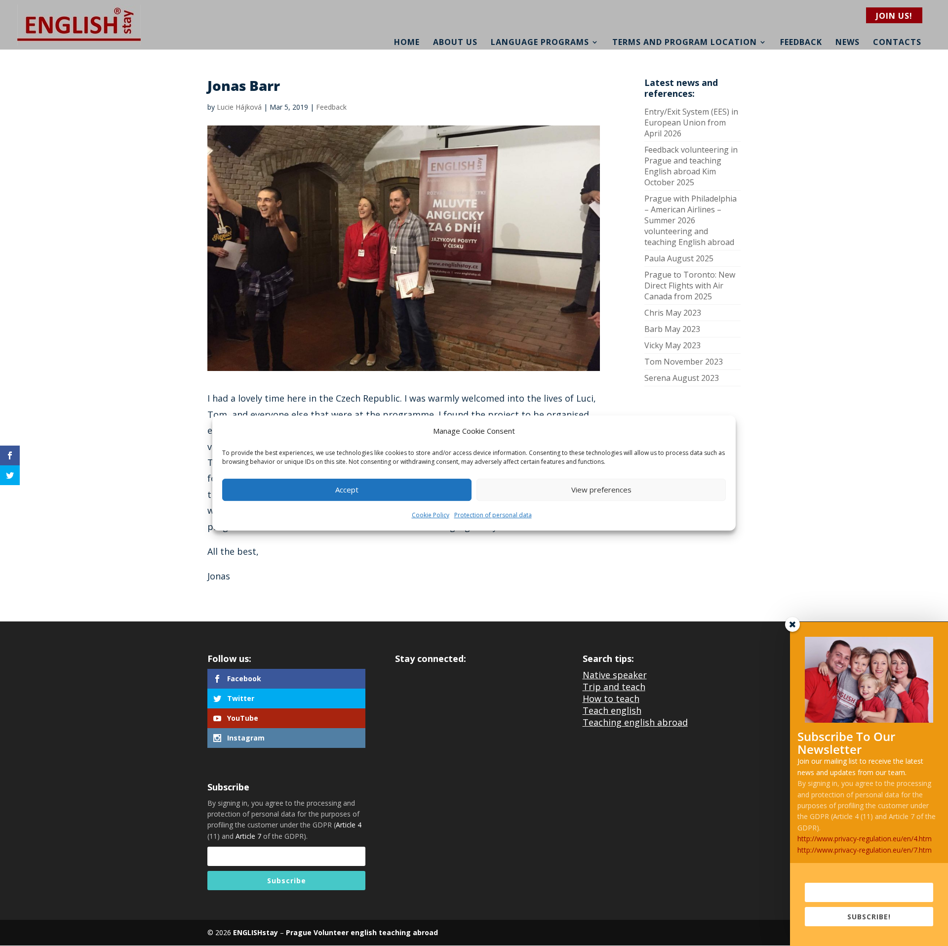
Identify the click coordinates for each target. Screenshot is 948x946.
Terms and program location (684, 42)
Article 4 (348, 824)
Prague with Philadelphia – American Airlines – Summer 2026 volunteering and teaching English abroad (690, 220)
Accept (346, 490)
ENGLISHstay (255, 932)
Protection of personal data (493, 515)
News (847, 42)
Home (407, 42)
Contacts (897, 42)
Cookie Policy (430, 515)
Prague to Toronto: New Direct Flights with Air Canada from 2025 (689, 285)
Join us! (894, 15)
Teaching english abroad (635, 722)
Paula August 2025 (678, 258)
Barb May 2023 (672, 329)
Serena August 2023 (681, 377)
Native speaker (615, 675)
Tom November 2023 (683, 361)
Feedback (801, 42)
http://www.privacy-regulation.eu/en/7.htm (864, 850)
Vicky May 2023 (672, 345)
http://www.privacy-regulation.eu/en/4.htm (864, 838)
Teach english (612, 710)
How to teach (611, 698)
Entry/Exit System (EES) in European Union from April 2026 (691, 122)
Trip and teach (614, 687)
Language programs (540, 42)
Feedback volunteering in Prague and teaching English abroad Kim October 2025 (691, 166)
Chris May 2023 (672, 312)
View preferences (601, 490)
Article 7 (248, 836)
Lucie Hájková (239, 107)
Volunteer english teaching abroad (375, 932)
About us (455, 42)
